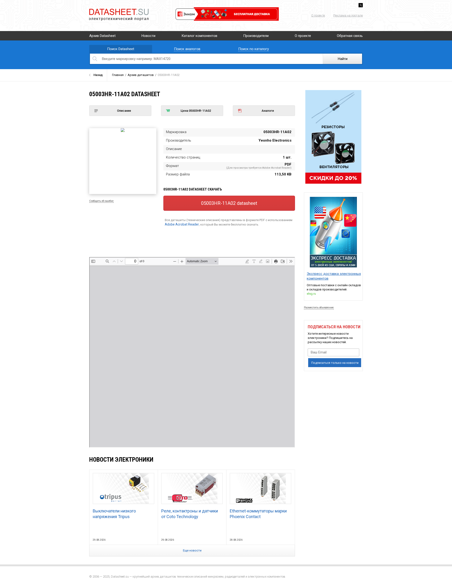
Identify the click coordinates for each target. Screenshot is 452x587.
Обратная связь (350, 36)
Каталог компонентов (199, 36)
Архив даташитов (141, 75)
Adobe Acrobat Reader (182, 224)
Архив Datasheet (102, 36)
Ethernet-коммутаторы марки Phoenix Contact (258, 513)
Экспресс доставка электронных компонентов (334, 276)
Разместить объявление (319, 307)
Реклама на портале (348, 15)
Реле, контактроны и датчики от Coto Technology (189, 513)
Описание (124, 110)
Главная (118, 75)
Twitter (361, 5)
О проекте (318, 15)
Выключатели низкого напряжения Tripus (114, 513)
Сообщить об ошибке (101, 200)
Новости (148, 36)
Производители (256, 36)
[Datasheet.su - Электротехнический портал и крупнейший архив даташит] (118, 9)
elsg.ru (311, 293)
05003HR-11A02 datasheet (229, 203)
